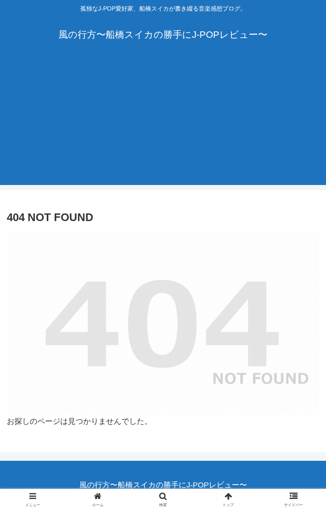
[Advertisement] (163, 125)
